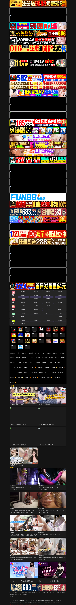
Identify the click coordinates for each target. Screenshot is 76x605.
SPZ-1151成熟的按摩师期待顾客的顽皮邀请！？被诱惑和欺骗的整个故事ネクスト (22, 511)
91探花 (35, 302)
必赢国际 (24, 358)
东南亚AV (60, 298)
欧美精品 (48, 291)
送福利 (62, 353)
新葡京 (12, 358)
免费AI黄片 (57, 377)
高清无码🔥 (49, 377)
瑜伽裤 (48, 309)
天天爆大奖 (19, 372)
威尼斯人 (12, 353)
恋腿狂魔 (60, 306)
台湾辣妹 (23, 298)
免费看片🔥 (33, 367)
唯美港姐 (48, 298)
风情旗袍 (23, 309)
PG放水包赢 (37, 358)
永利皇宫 (26, 367)
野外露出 (60, 302)
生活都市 (23, 320)
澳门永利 (37, 353)
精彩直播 (51, 358)
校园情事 (36, 320)
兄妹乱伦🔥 (28, 377)
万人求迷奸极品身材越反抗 (18, 445)
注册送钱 (49, 353)
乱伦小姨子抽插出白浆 (16, 465)
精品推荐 (23, 291)
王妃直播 (19, 362)
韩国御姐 (36, 298)
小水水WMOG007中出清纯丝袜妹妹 (49, 581)
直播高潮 (44, 358)
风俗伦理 (60, 320)
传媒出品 (23, 316)
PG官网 (18, 353)
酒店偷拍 (63, 358)
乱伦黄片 (25, 362)
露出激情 (36, 313)
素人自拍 (60, 295)
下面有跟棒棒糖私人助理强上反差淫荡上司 (51, 534)
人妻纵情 (48, 320)
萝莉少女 (60, 291)
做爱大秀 (47, 372)
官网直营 (31, 353)
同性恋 (60, 316)
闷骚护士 (60, 309)
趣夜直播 (38, 362)
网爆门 (60, 313)
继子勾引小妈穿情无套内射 (18, 425)
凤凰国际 (30, 358)
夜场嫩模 (44, 362)
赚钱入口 (43, 377)
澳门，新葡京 (34, 372)
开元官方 (12, 372)
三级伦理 (23, 295)
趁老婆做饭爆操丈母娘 (16, 404)
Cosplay (48, 295)
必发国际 (51, 362)
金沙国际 (26, 372)
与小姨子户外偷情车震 (45, 404)
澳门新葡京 (57, 362)
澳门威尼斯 (60, 372)
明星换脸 (36, 309)
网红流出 (48, 302)
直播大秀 (54, 372)
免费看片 (41, 372)
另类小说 (23, 323)
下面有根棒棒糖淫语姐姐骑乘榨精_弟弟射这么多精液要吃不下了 (52, 558)
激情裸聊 (47, 367)
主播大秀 (12, 362)
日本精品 (36, 295)
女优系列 (36, 306)
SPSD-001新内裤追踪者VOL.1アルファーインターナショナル (51, 511)
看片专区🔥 (35, 377)
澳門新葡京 (19, 367)
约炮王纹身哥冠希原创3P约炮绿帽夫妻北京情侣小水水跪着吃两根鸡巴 (23, 558)
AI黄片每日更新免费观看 (46, 445)
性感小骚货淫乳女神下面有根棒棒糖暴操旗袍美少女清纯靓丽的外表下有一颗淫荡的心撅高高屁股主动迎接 (23, 535)
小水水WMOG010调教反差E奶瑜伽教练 (21, 581)
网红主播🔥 (13, 382)
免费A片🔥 (20, 377)
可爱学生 (48, 306)
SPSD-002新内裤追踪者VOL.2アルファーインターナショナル (51, 488)
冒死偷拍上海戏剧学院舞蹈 (46, 425)
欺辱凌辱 (23, 302)
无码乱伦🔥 (62, 367)
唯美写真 (48, 313)
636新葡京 (40, 367)
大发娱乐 (12, 367)
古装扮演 (23, 306)
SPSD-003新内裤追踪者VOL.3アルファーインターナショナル (23, 488)
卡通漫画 (23, 313)
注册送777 (55, 353)
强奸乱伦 (36, 291)
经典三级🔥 (13, 377)
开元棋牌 (24, 353)
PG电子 (43, 353)
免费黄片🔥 (54, 367)
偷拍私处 (31, 362)
